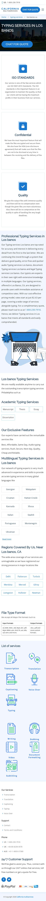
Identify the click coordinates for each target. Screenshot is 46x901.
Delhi (8, 576)
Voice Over (8, 813)
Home (3, 17)
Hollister (22, 592)
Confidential (23, 135)
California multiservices (25, 897)
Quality (23, 195)
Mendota (8, 584)
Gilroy (36, 584)
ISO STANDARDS (23, 77)
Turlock (36, 576)
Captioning (8, 804)
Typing (6, 809)
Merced (22, 584)
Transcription (9, 795)
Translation (8, 799)
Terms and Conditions (13, 830)
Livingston (8, 592)
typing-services (16, 17)
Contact (7, 825)
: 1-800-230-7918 (12, 2)
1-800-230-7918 (33, 309)
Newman (36, 592)
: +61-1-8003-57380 (13, 851)
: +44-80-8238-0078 (13, 847)
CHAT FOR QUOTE (30, 9)
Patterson (22, 576)
